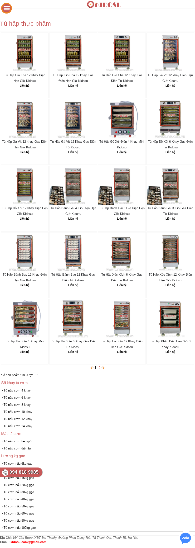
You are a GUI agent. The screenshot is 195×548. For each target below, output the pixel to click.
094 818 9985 (24, 472)
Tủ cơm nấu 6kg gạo (18, 463)
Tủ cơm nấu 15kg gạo (19, 478)
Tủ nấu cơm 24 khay (18, 426)
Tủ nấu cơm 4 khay (17, 390)
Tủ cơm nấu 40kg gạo (19, 499)
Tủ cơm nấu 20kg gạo (19, 485)
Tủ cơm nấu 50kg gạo (19, 506)
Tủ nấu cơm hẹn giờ (18, 441)
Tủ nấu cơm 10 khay (18, 412)
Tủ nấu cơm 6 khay (17, 397)
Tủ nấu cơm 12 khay (18, 419)
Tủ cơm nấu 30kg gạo (19, 492)
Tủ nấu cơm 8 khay (17, 404)
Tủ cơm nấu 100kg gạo (20, 527)
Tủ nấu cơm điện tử (17, 448)
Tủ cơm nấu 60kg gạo (19, 513)
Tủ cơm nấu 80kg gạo (19, 520)
